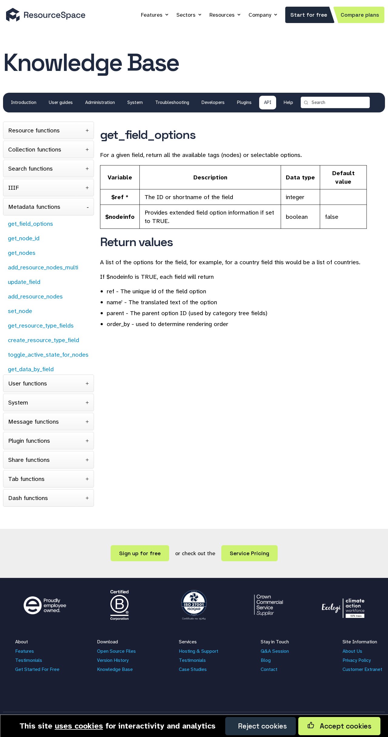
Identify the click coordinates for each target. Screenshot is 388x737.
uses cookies (79, 726)
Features (151, 14)
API (267, 102)
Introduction (23, 102)
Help (288, 102)
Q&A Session (275, 651)
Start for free (308, 14)
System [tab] (18, 402)
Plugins (244, 102)
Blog (266, 660)
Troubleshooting (172, 102)
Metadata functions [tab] (34, 207)
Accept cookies (342, 726)
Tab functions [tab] (26, 479)
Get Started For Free (37, 669)
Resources (222, 14)
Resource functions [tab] (34, 130)
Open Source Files (116, 651)
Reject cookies (260, 726)
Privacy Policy (357, 660)
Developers (213, 102)
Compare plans (360, 14)
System (135, 102)
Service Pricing (249, 553)
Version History (113, 660)
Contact (269, 669)
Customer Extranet (362, 669)
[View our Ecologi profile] (343, 605)
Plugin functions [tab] (29, 441)
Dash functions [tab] (28, 498)
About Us (352, 651)
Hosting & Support (198, 651)
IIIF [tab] (13, 188)
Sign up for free (140, 553)
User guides (61, 102)
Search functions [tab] (30, 168)
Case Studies (193, 669)
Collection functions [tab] (34, 149)
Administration (100, 102)
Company (260, 14)
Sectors (186, 14)
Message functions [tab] (33, 421)
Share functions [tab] (29, 460)
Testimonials (28, 660)
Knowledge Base (115, 669)
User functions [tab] (27, 383)
